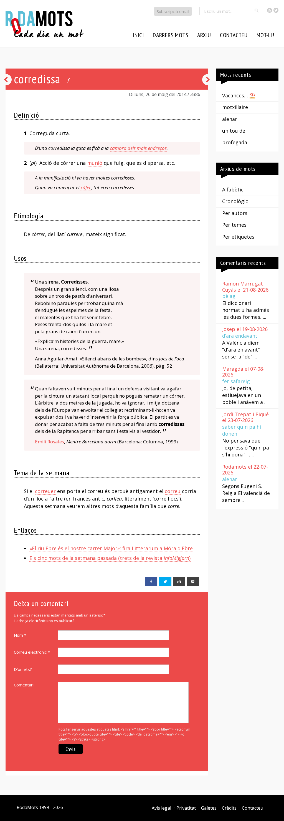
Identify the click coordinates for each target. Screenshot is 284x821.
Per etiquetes (238, 236)
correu (173, 491)
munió (94, 163)
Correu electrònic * (32, 652)
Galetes (209, 808)
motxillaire (235, 107)
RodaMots (27, 807)
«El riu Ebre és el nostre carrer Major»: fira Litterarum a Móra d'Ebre (111, 548)
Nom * (20, 635)
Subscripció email (173, 11)
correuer (45, 491)
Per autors (234, 213)
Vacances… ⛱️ (238, 95)
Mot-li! (265, 35)
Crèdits (229, 808)
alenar (229, 119)
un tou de (233, 130)
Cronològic (235, 201)
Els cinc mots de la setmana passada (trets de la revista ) (110, 558)
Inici (138, 35)
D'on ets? (23, 669)
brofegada (234, 142)
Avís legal (161, 808)
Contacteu (252, 808)
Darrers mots (170, 35)
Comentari (24, 685)
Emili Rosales (49, 441)
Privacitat (186, 808)
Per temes (234, 224)
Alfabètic (233, 189)
